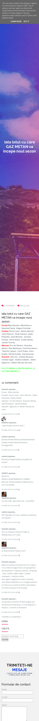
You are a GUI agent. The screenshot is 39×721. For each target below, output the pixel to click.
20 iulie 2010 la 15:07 (10, 522)
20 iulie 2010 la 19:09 (10, 539)
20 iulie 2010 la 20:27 (10, 555)
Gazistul (5, 498)
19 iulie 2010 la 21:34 (10, 414)
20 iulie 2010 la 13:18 (10, 489)
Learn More (16, 21)
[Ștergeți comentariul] (19, 414)
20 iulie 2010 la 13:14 (10, 467)
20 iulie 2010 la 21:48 (10, 592)
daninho (5, 423)
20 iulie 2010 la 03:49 (10, 430)
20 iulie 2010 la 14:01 (10, 505)
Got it (26, 21)
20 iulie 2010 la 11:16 (10, 450)
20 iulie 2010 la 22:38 (10, 612)
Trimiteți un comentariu (11, 617)
